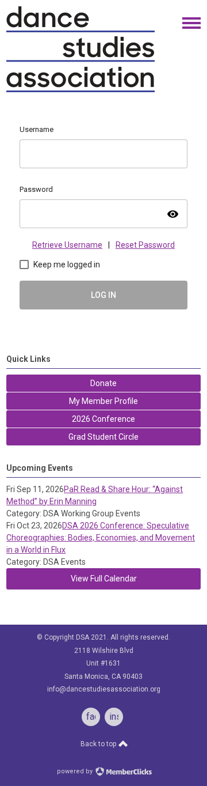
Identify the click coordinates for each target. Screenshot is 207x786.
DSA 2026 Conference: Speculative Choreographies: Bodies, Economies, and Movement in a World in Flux (100, 537)
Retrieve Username (67, 245)
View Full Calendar (104, 578)
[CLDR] (80, 90)
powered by (75, 771)
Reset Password (145, 245)
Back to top (99, 744)
